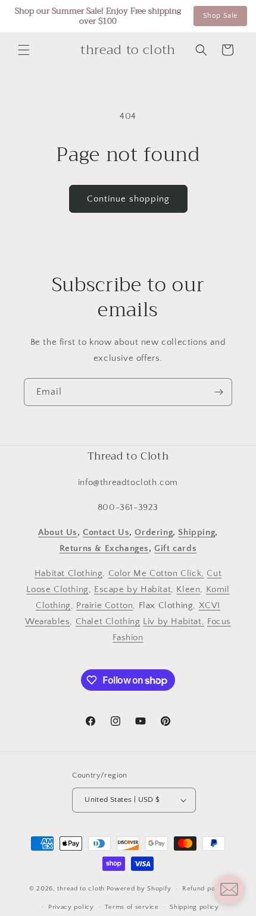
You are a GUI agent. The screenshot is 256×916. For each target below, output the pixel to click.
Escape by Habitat (132, 589)
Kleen (188, 589)
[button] (24, 50)
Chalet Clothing (108, 621)
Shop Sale (220, 16)
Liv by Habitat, (173, 621)
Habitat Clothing (69, 573)
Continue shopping (128, 199)
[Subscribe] (218, 392)
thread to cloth (81, 888)
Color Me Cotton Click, (156, 573)
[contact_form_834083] (229, 889)
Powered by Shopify (139, 888)
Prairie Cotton (104, 605)
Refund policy (204, 888)
